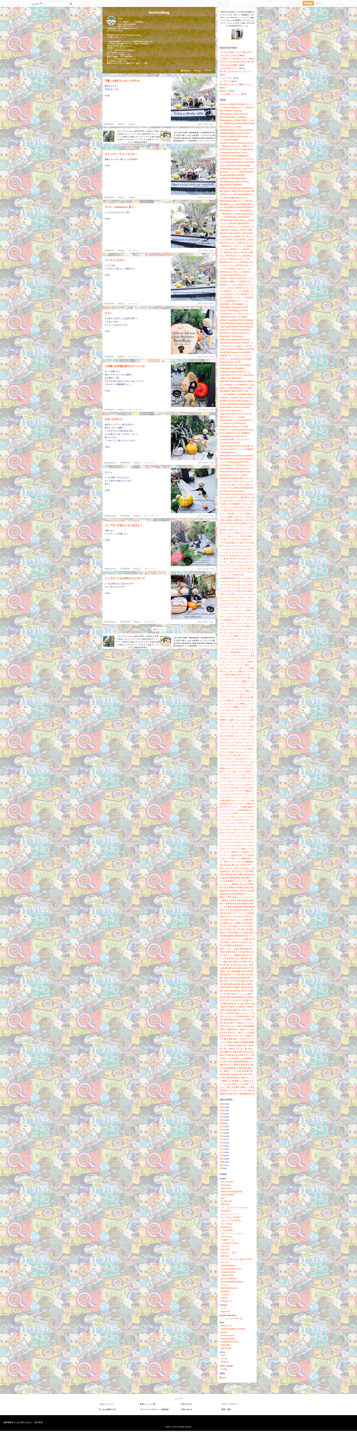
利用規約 (165, 1409)
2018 (222, 1129)
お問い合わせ (186, 1409)
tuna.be (178, 1398)
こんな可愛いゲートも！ (230, 94)
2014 (222, 1142)
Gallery (186, 70)
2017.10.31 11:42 (206, 462)
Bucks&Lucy (226, 1226)
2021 (222, 1120)
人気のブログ (186, 1404)
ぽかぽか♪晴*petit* (229, 1278)
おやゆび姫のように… (229, 68)
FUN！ (224, 1355)
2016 (222, 1136)
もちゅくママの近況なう (231, 1220)
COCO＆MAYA (227, 1194)
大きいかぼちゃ (113, 419)
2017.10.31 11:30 (206, 515)
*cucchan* (225, 1294)
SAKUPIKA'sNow (228, 1265)
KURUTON (225, 1345)
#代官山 (121, 124)
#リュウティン (135, 356)
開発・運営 (226, 1409)
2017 (222, 1132)
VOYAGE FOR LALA (229, 1341)
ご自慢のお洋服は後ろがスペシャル (125, 366)
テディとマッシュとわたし (232, 1233)
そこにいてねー (226, 77)
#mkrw (132, 124)
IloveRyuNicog (159, 12)
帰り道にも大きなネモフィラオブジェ (236, 71)
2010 (222, 1155)
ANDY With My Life (229, 1288)
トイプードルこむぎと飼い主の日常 (236, 1259)
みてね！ (225, 1284)
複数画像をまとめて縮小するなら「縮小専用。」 (24, 1422)
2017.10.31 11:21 (206, 621)
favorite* (224, 1297)
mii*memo (225, 1246)
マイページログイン (230, 1404)
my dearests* (226, 1201)
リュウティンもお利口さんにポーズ (125, 578)
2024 (222, 1110)
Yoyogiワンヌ (226, 1301)
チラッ (108, 313)
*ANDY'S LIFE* (227, 1275)
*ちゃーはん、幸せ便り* (231, 1217)
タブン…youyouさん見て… (120, 207)
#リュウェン (134, 250)
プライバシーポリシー (149, 1409)
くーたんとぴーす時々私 (231, 1318)
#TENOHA (109, 124)
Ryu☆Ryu (225, 1249)
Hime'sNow (226, 1210)
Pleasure (225, 1361)
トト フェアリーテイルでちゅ (234, 1207)
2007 (222, 1165)
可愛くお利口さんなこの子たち (122, 80)
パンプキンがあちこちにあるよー (123, 525)
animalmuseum (227, 1335)
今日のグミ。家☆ (228, 1252)
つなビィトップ (106, 1404)
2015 (222, 1139)
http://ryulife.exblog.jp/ (127, 24)
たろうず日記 (226, 1223)
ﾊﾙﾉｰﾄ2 (224, 1358)
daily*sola (225, 1255)
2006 (222, 1168)
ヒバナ (224, 1308)
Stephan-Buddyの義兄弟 (231, 1191)
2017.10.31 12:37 (206, 124)
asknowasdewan (228, 1338)
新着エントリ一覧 (147, 1404)
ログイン (320, 3)
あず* (223, 1197)
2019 (222, 1126)
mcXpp (224, 1369)
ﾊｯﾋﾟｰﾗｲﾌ (225, 1262)
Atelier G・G (226, 1325)
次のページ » (159, 629)
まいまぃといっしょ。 (230, 1213)
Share (209, 70)
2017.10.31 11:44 (206, 356)
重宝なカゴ (224, 90)
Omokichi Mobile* (228, 1272)
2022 (222, 1116)
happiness (225, 1311)
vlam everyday (227, 1181)
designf (224, 1332)
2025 (222, 1107)
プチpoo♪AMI (227, 1230)
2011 (222, 1152)
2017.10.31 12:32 (206, 250)
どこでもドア (225, 81)
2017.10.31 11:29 (206, 568)
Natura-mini (226, 1188)
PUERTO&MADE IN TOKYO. (233, 1328)
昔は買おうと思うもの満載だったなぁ (236, 84)
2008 (222, 1161)
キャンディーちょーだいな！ (121, 154)
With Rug (225, 1204)
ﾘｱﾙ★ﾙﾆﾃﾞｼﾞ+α (227, 1239)
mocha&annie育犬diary (231, 1268)
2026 (222, 1103)
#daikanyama (110, 462)
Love (198, 70)
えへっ (108, 472)
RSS (224, 1377)
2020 (222, 1123)
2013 (222, 1145)
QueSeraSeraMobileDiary (232, 1281)
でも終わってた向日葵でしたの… (234, 58)
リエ (120, 18)
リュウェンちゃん (115, 260)
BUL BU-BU (226, 1348)
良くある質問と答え (108, 1409)
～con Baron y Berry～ (231, 1243)
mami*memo (226, 1236)
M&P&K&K (225, 1291)
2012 (222, 1149)
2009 (222, 1158)
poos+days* (226, 1184)
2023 (222, 1113)
